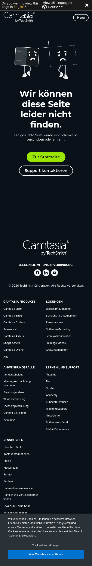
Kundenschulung (13, 374)
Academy (51, 395)
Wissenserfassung (14, 399)
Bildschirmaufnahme (58, 309)
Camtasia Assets (13, 336)
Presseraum (10, 467)
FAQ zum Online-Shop (16, 506)
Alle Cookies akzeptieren (46, 554)
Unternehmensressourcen (18, 488)
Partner (7, 474)
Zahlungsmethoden (15, 513)
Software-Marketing (58, 329)
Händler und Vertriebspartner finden (20, 497)
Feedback (9, 419)
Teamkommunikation (58, 336)
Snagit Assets (11, 343)
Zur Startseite (46, 157)
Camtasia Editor (12, 309)
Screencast (10, 329)
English (19, 7)
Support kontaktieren (46, 170)
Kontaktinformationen (16, 454)
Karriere (8, 481)
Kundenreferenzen (57, 402)
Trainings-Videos (56, 343)
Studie (50, 388)
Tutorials (51, 374)
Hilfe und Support (56, 409)
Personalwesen (55, 322)
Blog (48, 381)
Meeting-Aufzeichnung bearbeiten (17, 383)
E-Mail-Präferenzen (57, 429)
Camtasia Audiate (14, 322)
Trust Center (53, 415)
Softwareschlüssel (57, 422)
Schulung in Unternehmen (61, 315)
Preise (7, 461)
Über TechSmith (12, 447)
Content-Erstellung (14, 413)
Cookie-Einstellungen (46, 545)
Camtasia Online (13, 350)
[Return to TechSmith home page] (19, 17)
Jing (5, 356)
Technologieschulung (15, 406)
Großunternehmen (57, 350)
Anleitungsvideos (13, 392)
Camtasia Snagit (13, 315)
